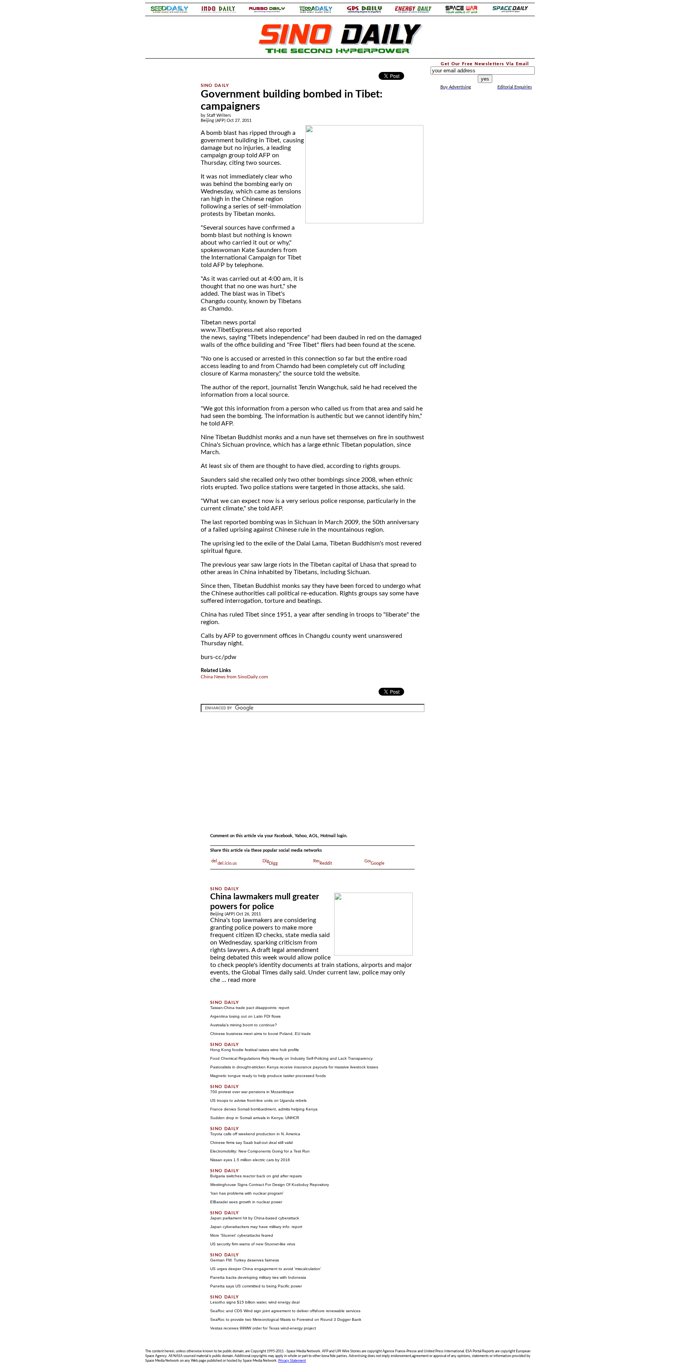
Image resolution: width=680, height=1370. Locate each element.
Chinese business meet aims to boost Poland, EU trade (260, 1033)
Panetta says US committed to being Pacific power (256, 1286)
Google (377, 863)
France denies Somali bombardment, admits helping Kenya (264, 1109)
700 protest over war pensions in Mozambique (252, 1092)
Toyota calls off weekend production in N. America (255, 1134)
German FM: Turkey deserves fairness (244, 1260)
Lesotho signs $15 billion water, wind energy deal (254, 1302)
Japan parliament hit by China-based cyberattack (254, 1218)
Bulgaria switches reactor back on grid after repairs (256, 1176)
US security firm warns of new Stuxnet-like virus (252, 1244)
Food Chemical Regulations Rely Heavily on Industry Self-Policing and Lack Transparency (291, 1058)
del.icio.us (227, 863)
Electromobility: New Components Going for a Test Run (260, 1151)
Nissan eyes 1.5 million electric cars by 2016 (250, 1160)
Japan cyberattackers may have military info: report (256, 1227)
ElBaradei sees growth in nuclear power (246, 1202)
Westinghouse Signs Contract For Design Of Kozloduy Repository (269, 1184)
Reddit (326, 863)
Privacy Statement (292, 1361)
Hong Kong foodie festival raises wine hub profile (254, 1050)
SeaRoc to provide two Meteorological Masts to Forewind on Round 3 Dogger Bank (285, 1319)
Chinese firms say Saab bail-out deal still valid (251, 1142)
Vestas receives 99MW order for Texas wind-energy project (263, 1328)
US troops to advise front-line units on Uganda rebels (258, 1100)
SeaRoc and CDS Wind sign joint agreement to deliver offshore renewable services (285, 1311)
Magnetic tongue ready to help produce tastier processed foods (268, 1076)
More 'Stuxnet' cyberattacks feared (241, 1235)
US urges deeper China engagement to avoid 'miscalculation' (265, 1269)
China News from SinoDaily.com (234, 676)
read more (242, 980)
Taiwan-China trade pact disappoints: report (249, 1007)
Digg (273, 863)
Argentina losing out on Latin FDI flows (245, 1016)
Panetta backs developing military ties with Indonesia (258, 1277)
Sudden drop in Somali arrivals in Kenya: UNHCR (254, 1118)
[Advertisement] (167, 178)
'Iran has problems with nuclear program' (246, 1193)
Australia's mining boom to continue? (243, 1025)
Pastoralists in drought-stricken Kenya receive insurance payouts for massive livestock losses (294, 1067)
